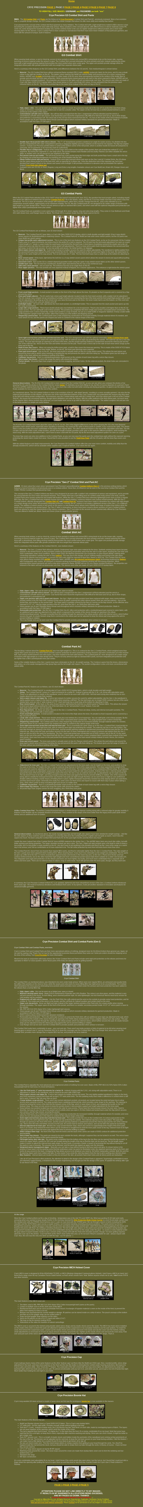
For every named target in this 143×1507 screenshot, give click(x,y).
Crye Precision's (67, 19)
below (62, 385)
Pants (42, 19)
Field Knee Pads (82, 438)
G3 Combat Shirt (30, 19)
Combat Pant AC (57, 200)
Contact (72, 1502)
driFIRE (86, 72)
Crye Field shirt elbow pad (36, 165)
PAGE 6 (94, 7)
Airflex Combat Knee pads (117, 338)
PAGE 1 (51, 7)
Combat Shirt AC (52, 501)
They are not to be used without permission (47, 1502)
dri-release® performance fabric (87, 559)
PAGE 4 (77, 7)
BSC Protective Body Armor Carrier (88, 1220)
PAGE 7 (103, 7)
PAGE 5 (86, 7)
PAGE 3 (68, 7)
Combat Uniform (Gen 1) (89, 486)
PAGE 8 (112, 7)
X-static (39, 76)
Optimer (123, 559)
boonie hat (86, 1401)
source (58, 556)
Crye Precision (41, 955)
